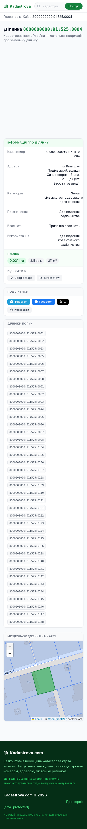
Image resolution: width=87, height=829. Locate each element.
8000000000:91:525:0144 (26, 591)
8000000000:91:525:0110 (26, 492)
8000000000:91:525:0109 (26, 485)
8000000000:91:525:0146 (26, 606)
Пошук (73, 6)
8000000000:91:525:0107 (26, 470)
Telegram (20, 301)
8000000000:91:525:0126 (26, 546)
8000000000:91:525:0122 (26, 515)
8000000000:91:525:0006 (26, 363)
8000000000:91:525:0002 (26, 341)
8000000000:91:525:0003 (26, 348)
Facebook (45, 301)
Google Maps (23, 277)
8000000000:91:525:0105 (26, 454)
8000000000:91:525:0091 (26, 386)
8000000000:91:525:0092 (26, 394)
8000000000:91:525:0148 (26, 621)
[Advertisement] (43, 90)
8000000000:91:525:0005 (26, 356)
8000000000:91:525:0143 (26, 583)
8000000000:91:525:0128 (26, 553)
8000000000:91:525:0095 (26, 417)
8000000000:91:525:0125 (26, 538)
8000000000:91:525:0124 (26, 530)
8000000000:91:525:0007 (26, 371)
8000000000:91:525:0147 (26, 614)
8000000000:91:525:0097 (26, 432)
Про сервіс (74, 802)
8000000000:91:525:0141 (26, 568)
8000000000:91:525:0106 (26, 462)
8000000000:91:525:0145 (26, 599)
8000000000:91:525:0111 (26, 500)
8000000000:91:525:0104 (26, 447)
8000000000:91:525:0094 (26, 409)
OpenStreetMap (57, 719)
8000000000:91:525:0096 (26, 424)
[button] (9, 646)
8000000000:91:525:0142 (26, 576)
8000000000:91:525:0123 (26, 523)
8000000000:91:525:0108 (26, 477)
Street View (52, 277)
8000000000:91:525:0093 (26, 401)
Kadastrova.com (26, 752)
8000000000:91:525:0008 (26, 379)
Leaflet (38, 719)
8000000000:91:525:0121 (26, 508)
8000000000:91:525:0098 (26, 439)
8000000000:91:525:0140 (26, 561)
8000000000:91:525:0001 (26, 333)
